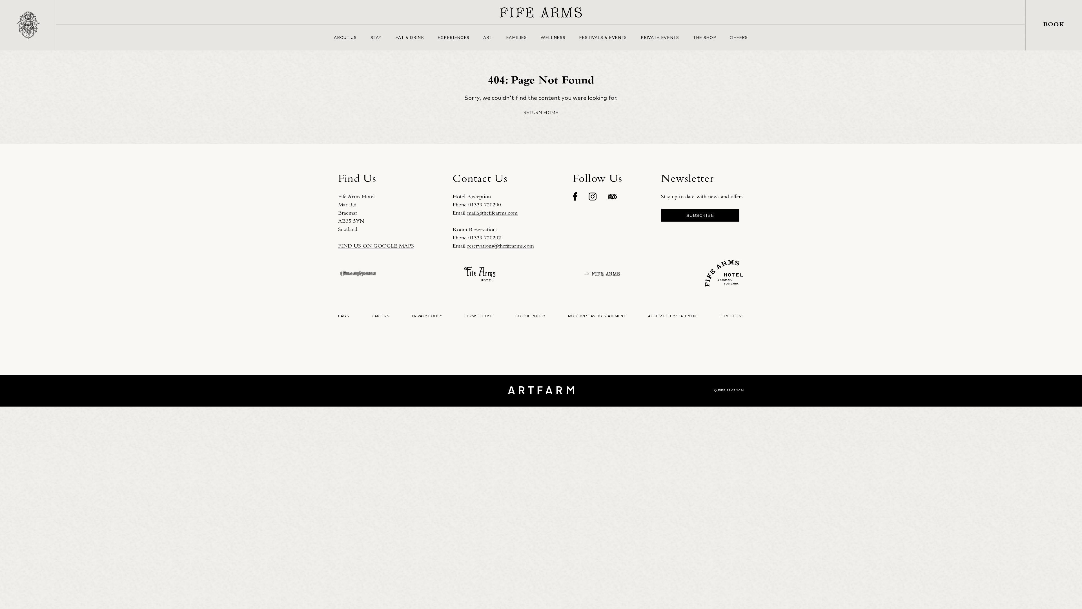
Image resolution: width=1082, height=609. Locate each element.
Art (487, 37)
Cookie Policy (530, 316)
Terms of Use (479, 316)
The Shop (704, 37)
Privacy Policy (427, 316)
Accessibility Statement (673, 316)
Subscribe (700, 215)
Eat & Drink (409, 37)
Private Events (660, 37)
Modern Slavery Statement (596, 316)
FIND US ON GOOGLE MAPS (376, 245)
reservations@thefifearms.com (500, 245)
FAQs (343, 316)
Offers (739, 37)
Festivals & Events (603, 37)
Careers (380, 316)
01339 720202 (484, 237)
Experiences (453, 37)
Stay (376, 37)
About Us (345, 37)
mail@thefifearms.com (492, 212)
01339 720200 (484, 204)
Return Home (541, 112)
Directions (732, 316)
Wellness (553, 37)
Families (516, 37)
